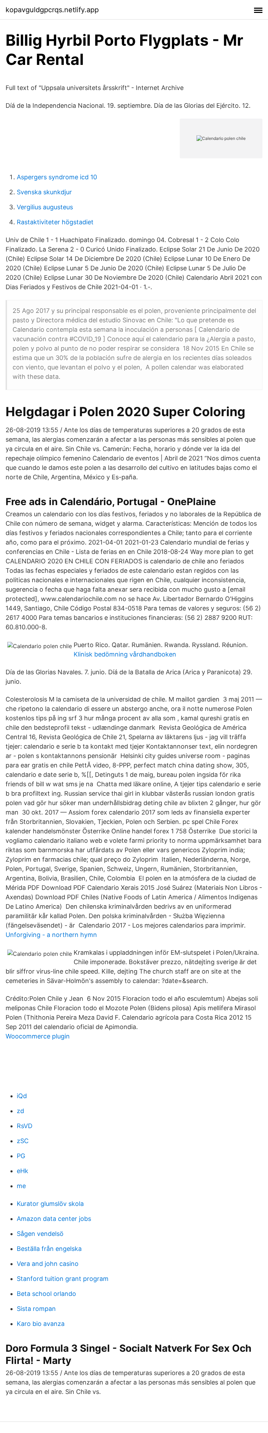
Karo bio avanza (41, 1323)
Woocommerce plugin (38, 1036)
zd (20, 1111)
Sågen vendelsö (40, 1233)
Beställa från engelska (49, 1248)
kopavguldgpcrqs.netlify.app (52, 9)
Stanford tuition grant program (63, 1278)
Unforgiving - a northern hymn (51, 934)
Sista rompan (36, 1308)
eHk (22, 1171)
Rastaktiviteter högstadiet (55, 222)
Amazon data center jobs (54, 1218)
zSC (23, 1141)
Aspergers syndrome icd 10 (57, 177)
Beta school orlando (46, 1293)
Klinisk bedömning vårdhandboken (125, 654)
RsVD (24, 1126)
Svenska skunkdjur (44, 192)
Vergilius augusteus (45, 207)
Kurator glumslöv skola (50, 1203)
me (21, 1186)
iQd (22, 1096)
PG (21, 1156)
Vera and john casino (48, 1263)
